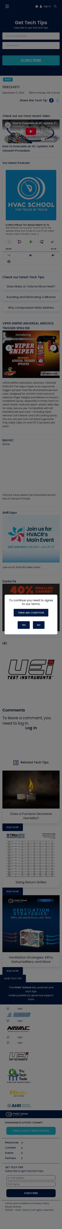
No (38, 625)
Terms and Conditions (31, 612)
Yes (24, 625)
